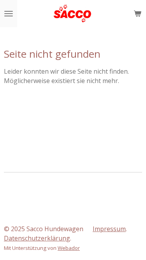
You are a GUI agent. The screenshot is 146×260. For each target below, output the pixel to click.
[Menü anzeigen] (8, 13)
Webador (69, 247)
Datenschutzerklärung (37, 238)
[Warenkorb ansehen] (137, 13)
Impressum (109, 229)
